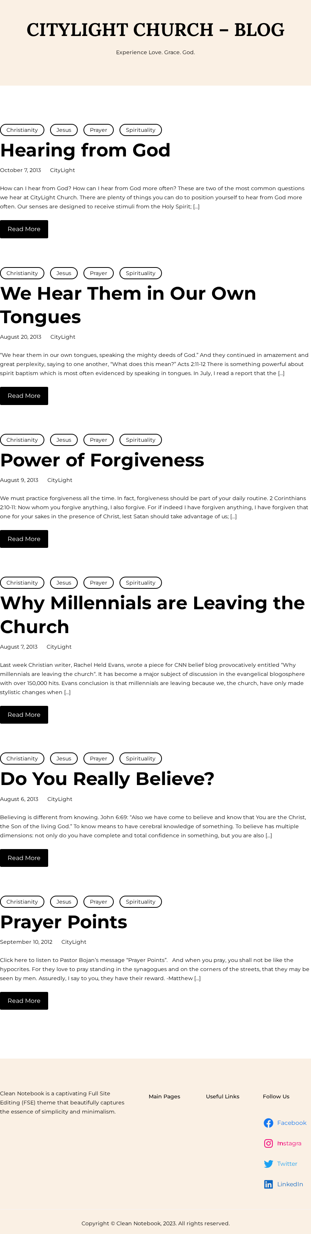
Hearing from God (85, 150)
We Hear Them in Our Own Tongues (128, 305)
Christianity (22, 130)
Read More (24, 229)
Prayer (98, 130)
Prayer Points (63, 922)
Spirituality (141, 130)
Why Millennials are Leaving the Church (152, 614)
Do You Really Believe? (107, 779)
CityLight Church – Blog (155, 29)
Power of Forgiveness (102, 460)
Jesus (64, 130)
